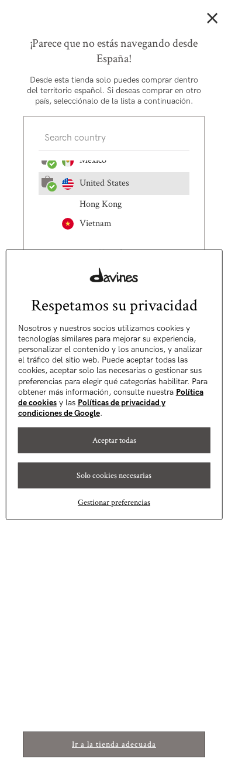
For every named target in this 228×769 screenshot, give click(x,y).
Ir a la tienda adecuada (114, 744)
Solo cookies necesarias (114, 475)
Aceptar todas (114, 440)
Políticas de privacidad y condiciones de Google (91, 408)
